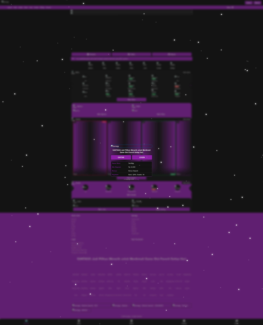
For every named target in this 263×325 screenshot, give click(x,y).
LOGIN (142, 157)
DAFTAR (121, 157)
